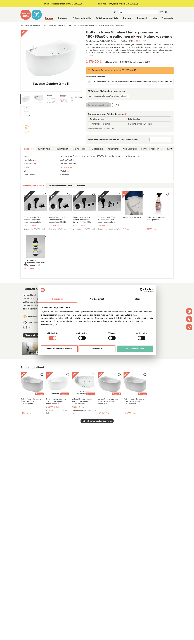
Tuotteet (49, 18)
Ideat (155, 18)
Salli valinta (97, 348)
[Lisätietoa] (149, 62)
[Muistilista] (161, 11)
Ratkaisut (127, 18)
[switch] (82, 338)
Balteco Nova (142, 41)
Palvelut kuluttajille (82, 18)
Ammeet (72, 25)
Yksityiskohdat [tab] (97, 299)
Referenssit (142, 18)
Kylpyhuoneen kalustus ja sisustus (54, 25)
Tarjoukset (63, 18)
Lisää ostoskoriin (100, 105)
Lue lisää (90, 55)
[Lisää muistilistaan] (115, 105)
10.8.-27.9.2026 (118, 4)
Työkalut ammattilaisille (107, 18)
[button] (189, 327)
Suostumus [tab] (57, 299)
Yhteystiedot (168, 18)
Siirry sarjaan (32, 335)
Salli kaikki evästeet (135, 348)
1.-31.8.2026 (63, 4)
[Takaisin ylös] (190, 636)
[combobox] (127, 81)
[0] (166, 11)
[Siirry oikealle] (171, 148)
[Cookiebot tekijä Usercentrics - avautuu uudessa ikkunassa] (141, 290)
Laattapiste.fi (25, 25)
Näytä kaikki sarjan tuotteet (97, 421)
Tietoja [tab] (136, 299)
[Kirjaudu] (171, 12)
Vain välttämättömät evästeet (59, 348)
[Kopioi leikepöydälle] (115, 41)
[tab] (28, 148)
